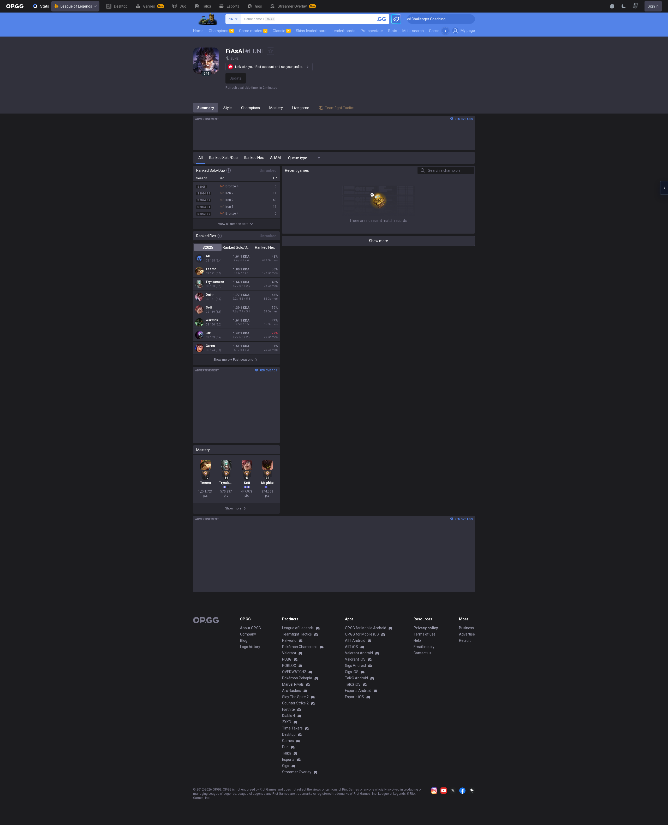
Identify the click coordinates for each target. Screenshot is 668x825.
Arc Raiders (291, 691)
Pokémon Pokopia (297, 678)
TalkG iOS (353, 684)
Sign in (653, 6)
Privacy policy (426, 628)
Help (417, 640)
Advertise (467, 634)
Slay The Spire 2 (295, 697)
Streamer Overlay (296, 772)
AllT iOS (351, 647)
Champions (221, 30)
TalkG (286, 753)
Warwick (212, 320)
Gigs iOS (352, 672)
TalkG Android (356, 678)
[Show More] (612, 6)
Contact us (422, 653)
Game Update (440, 30)
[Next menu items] (445, 30)
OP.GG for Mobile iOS (362, 634)
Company (248, 634)
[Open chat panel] (664, 188)
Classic (281, 30)
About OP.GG (250, 628)
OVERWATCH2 (294, 672)
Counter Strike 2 (295, 703)
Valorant (289, 653)
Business (466, 628)
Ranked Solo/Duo (236, 247)
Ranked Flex (265, 247)
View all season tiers (233, 224)
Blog (243, 640)
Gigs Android (355, 665)
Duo (285, 747)
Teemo (211, 269)
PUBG (286, 659)
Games (288, 741)
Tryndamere (215, 282)
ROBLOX (289, 665)
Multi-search (413, 30)
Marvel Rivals (293, 684)
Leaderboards (343, 30)
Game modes (252, 30)
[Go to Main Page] (15, 6)
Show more (378, 241)
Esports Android (358, 691)
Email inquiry (424, 647)
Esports (288, 759)
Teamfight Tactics (297, 634)
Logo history (250, 647)
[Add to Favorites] (270, 51)
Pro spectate (372, 30)
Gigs (285, 766)
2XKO (286, 722)
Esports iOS (354, 697)
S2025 (207, 247)
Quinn (210, 294)
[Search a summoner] (381, 19)
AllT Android (355, 640)
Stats (392, 30)
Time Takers (292, 728)
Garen (210, 346)
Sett (209, 307)
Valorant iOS (355, 659)
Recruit (465, 640)
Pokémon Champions (300, 647)
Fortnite (288, 709)
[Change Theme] (623, 6)
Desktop (289, 734)
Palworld (289, 640)
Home (198, 30)
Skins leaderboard (311, 30)
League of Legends (76, 6)
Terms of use (425, 634)
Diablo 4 (288, 716)
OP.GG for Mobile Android (365, 628)
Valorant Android (359, 653)
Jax (208, 333)
